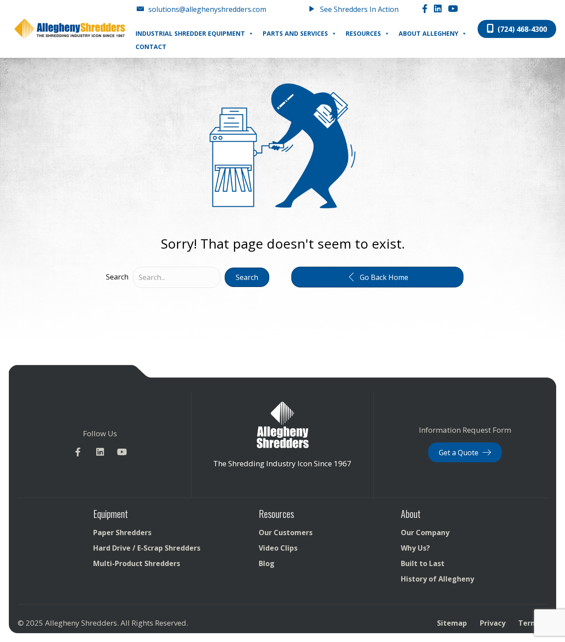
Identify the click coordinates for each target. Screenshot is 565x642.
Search (117, 277)
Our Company (425, 532)
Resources (363, 33)
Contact (151, 46)
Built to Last (422, 563)
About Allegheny (428, 33)
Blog (267, 563)
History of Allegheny (437, 579)
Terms (529, 623)
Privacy (492, 623)
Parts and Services (295, 33)
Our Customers (286, 532)
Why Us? (415, 548)
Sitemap (452, 623)
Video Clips (278, 548)
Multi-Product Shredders (136, 563)
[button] (247, 277)
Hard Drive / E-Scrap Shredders (146, 548)
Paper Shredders (122, 532)
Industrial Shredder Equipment (190, 33)
